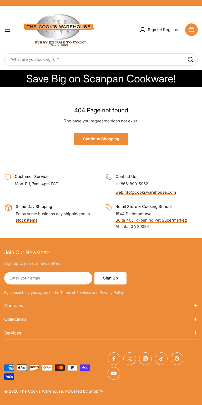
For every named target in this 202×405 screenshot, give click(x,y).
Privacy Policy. (112, 292)
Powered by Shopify (84, 391)
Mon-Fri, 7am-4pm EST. (37, 183)
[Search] (190, 59)
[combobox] (101, 59)
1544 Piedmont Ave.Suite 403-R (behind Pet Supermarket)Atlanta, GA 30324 (151, 220)
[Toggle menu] (7, 30)
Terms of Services (75, 292)
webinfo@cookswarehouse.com (145, 192)
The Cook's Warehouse (41, 391)
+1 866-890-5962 (131, 183)
